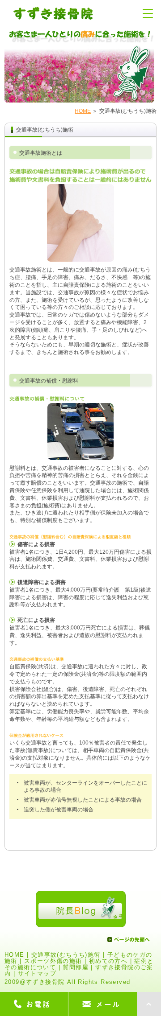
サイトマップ (37, 974)
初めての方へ (108, 961)
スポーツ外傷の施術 (53, 961)
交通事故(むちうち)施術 (66, 955)
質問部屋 (76, 967)
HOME (83, 111)
